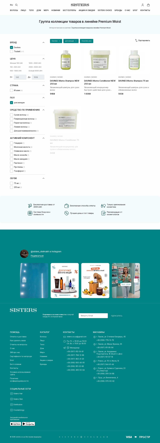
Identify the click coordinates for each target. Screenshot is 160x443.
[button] (56, 41)
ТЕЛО (31, 10)
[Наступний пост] (136, 280)
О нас (12, 348)
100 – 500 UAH (15, 67)
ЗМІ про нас (15, 352)
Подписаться (37, 256)
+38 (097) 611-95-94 (104, 347)
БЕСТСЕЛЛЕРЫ (69, 10)
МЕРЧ (46, 10)
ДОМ (38, 10)
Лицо (42, 340)
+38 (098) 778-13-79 (105, 340)
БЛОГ (135, 10)
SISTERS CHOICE (105, 10)
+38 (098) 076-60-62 (105, 381)
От (11, 77)
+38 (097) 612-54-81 (75, 351)
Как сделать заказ (18, 340)
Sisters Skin (18, 399)
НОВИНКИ (55, 10)
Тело (42, 344)
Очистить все (87, 41)
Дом (42, 348)
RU (11, 5)
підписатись (116, 315)
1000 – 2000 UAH (35, 63)
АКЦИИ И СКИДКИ (87, 10)
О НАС (127, 10)
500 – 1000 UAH (15, 71)
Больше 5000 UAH (35, 71)
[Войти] (142, 4)
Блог (12, 360)
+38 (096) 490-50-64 (76, 370)
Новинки (43, 356)
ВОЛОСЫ (14, 10)
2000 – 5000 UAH (35, 67)
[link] (148, 4)
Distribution (18, 404)
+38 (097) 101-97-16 (104, 357)
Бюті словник (15, 364)
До (29, 77)
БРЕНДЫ (118, 10)
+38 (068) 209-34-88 (105, 373)
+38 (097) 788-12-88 (75, 355)
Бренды (43, 364)
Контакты (14, 368)
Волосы (43, 337)
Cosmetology (19, 410)
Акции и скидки (46, 360)
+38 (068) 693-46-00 (76, 362)
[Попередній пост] (24, 280)
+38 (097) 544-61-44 (105, 364)
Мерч (42, 352)
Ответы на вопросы (18, 344)
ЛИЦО (23, 10)
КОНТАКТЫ (145, 10)
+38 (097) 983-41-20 (75, 359)
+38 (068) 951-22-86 (75, 366)
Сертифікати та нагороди (21, 356)
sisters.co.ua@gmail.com (76, 337)
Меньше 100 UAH (16, 63)
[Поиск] (16, 4)
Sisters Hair (18, 393)
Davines (53, 77)
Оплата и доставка (18, 337)
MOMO (60, 77)
